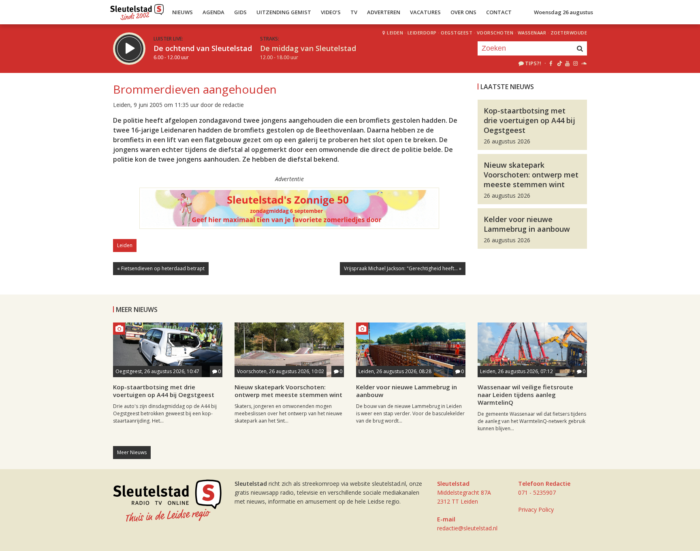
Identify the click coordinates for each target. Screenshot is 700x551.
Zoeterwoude (569, 33)
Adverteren (383, 12)
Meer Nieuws (132, 452)
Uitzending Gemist (283, 12)
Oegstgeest (456, 33)
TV (353, 12)
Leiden (395, 33)
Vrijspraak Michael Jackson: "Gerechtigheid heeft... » (402, 268)
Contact (499, 12)
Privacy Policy (536, 509)
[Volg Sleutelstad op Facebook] (551, 63)
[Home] (137, 10)
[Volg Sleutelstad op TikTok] (559, 63)
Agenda (213, 12)
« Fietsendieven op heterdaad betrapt (161, 268)
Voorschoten (495, 33)
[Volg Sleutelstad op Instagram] (575, 63)
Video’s (331, 12)
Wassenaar (532, 33)
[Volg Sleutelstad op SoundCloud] (583, 63)
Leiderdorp (422, 33)
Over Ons (463, 12)
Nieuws (182, 12)
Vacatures (425, 12)
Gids (240, 12)
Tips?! (533, 63)
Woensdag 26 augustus (563, 12)
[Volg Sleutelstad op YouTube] (567, 63)
